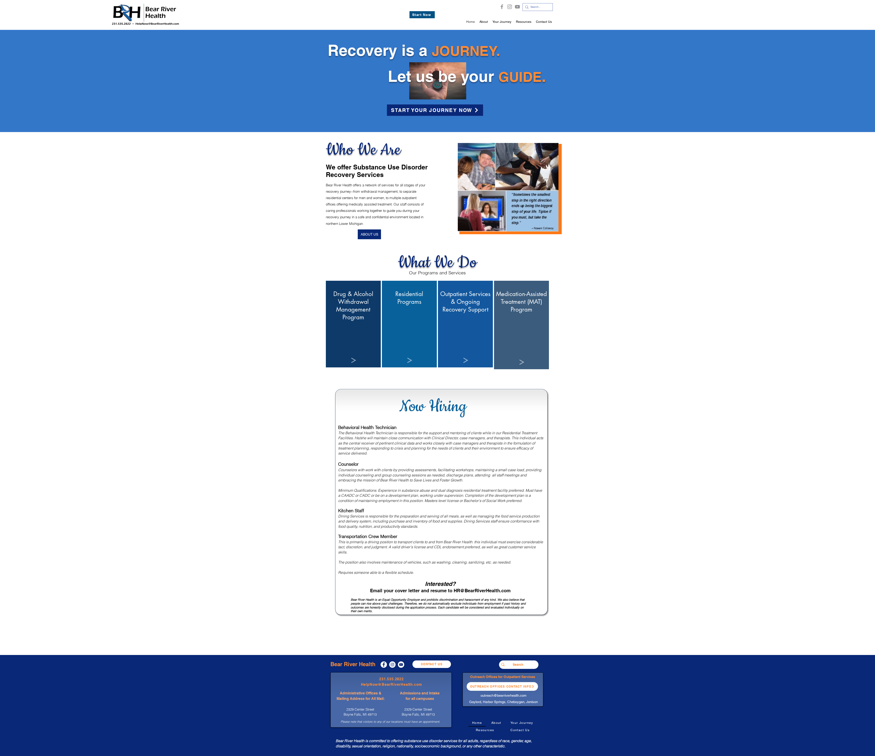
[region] (353, 324)
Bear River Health (353, 664)
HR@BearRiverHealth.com (482, 590)
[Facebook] (502, 7)
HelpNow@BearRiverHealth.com (391, 684)
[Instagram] (510, 7)
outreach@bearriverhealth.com (504, 695)
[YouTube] (517, 7)
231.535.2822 (391, 679)
